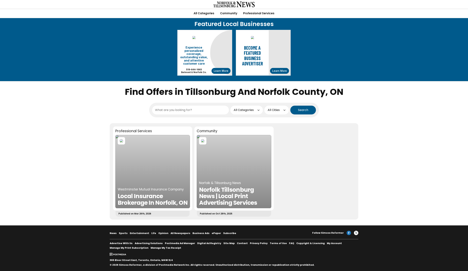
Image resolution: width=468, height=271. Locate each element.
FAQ (291, 243)
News (113, 233)
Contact (242, 243)
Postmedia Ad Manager (180, 243)
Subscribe (229, 233)
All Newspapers (180, 233)
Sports (123, 233)
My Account (334, 243)
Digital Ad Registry (209, 243)
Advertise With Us (121, 243)
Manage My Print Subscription (129, 247)
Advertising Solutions (149, 243)
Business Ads (201, 233)
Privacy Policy (259, 243)
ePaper (216, 233)
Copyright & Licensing (310, 243)
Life (153, 233)
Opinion (163, 233)
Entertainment (139, 233)
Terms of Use (278, 243)
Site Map (229, 243)
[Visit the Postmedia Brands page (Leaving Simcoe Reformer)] (118, 254)
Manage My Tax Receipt (166, 247)
